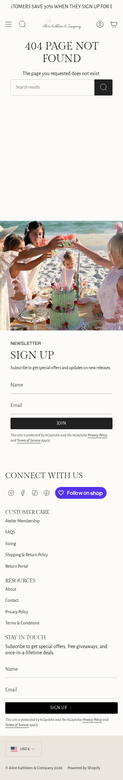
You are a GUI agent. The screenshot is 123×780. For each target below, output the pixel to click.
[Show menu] (8, 24)
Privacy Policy (97, 435)
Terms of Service (29, 440)
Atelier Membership (22, 521)
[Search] (103, 87)
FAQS (10, 532)
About (10, 589)
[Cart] (114, 24)
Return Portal (16, 566)
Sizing (10, 543)
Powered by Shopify (84, 768)
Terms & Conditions (22, 623)
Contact (11, 600)
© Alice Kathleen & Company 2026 (33, 768)
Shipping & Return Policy (26, 555)
